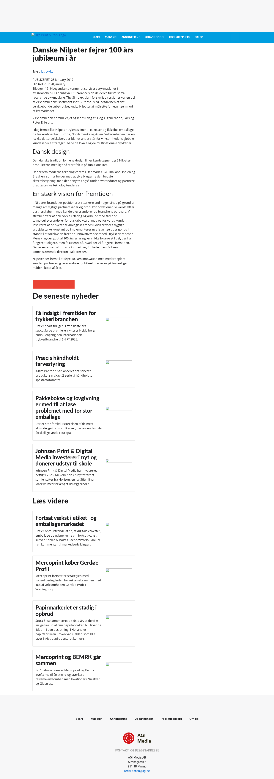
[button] (37, 284)
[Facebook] (133, 702)
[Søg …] (235, 37)
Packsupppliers (179, 37)
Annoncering (131, 37)
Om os (199, 37)
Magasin (110, 37)
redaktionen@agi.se (137, 771)
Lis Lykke (47, 71)
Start (96, 37)
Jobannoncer (154, 37)
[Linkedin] (141, 702)
